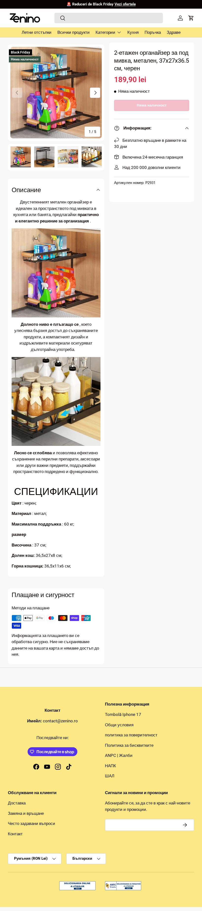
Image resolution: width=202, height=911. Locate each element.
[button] (191, 18)
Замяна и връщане (26, 813)
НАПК (110, 765)
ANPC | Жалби (119, 755)
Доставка (17, 803)
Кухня (133, 32)
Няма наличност (152, 105)
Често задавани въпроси (31, 823)
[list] (56, 92)
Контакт (15, 833)
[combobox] (108, 18)
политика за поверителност (131, 734)
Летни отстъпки (36, 32)
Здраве (174, 32)
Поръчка (153, 32)
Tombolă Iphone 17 (123, 714)
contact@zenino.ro (60, 720)
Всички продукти (73, 32)
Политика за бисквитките (129, 745)
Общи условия (119, 724)
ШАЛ (109, 775)
